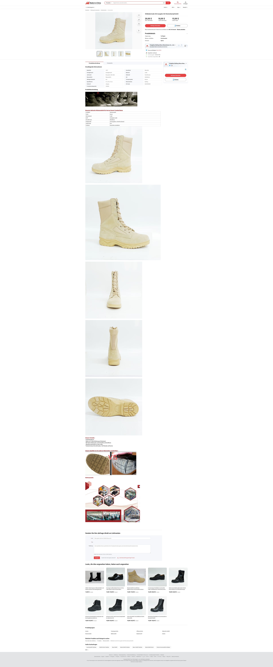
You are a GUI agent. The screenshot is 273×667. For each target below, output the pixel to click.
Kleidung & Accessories (95, 10)
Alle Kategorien (90, 7)
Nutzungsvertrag (122, 654)
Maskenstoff (139, 633)
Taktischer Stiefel (166, 631)
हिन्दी (155, 656)
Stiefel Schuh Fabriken (104, 647)
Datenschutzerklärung (131, 654)
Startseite (87, 10)
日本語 (151, 656)
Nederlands (138, 656)
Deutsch (133, 656)
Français (117, 656)
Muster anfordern (181, 29)
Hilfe (173, 7)
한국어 (147, 656)
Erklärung (116, 654)
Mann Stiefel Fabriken (137, 647)
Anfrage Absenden (155, 25)
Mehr (86, 649)
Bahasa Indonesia (175, 656)
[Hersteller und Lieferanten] (93, 2)
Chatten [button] (178, 25)
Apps (178, 7)
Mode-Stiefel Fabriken (125, 647)
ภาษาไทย (159, 656)
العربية (143, 656)
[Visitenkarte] (185, 69)
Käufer (165, 7)
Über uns (110, 654)
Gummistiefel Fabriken (91, 647)
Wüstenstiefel (88, 633)
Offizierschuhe (139, 631)
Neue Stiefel (114, 647)
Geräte (86, 631)
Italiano (128, 656)
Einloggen (185, 3)
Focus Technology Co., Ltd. (135, 659)
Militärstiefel (113, 633)
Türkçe (163, 656)
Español (107, 656)
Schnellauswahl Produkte (154, 654)
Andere (163, 633)
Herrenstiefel (110, 10)
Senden (97, 558)
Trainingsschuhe (114, 631)
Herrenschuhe (103, 10)
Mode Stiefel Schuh (149, 647)
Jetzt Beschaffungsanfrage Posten (126, 557)
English (102, 656)
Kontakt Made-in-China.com (142, 654)
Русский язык (123, 656)
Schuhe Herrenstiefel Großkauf (163, 647)
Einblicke (162, 654)
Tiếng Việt (168, 656)
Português (112, 656)
